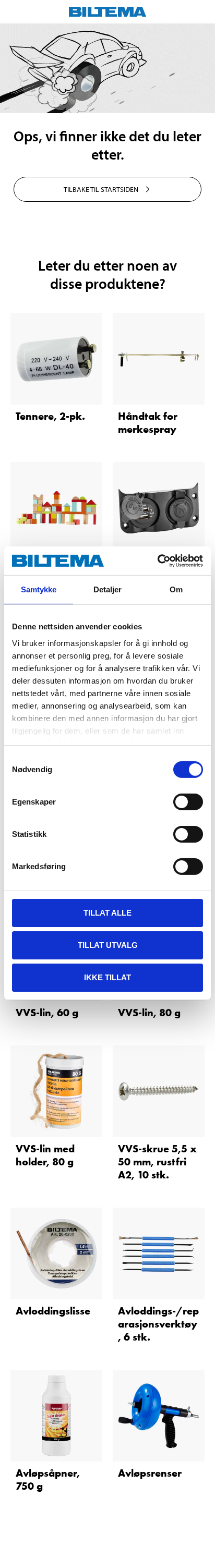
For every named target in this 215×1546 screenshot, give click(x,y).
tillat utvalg (108, 945)
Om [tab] (176, 589)
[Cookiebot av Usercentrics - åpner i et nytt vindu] (157, 560)
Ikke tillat (107, 976)
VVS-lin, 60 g (47, 1012)
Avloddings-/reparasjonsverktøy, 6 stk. (158, 1324)
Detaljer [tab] (107, 589)
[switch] (188, 802)
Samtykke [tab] (39, 589)
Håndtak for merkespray (147, 422)
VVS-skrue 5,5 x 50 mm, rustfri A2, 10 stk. (157, 1162)
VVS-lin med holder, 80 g (45, 1155)
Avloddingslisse (53, 1311)
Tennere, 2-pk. (50, 416)
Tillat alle (107, 912)
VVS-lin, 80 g (149, 1012)
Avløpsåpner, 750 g (48, 1479)
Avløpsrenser (150, 1473)
